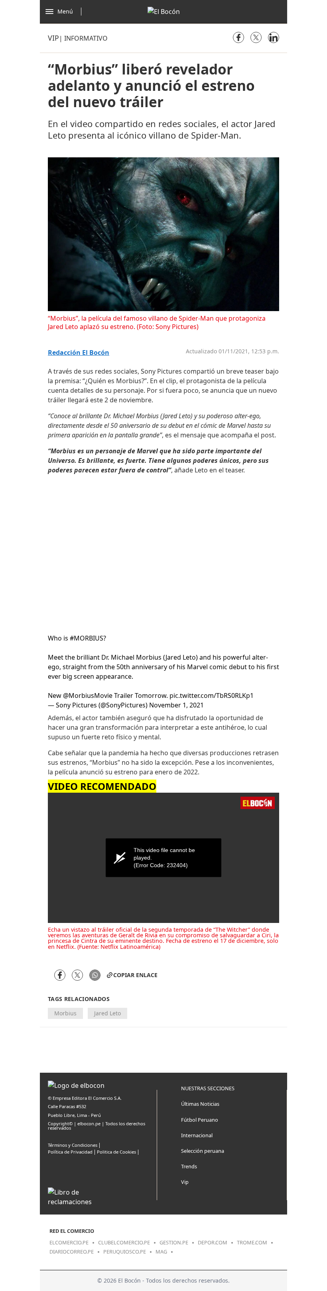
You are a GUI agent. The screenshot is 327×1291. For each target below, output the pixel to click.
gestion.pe (174, 1242)
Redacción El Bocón (78, 353)
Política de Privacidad (70, 1152)
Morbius (65, 1013)
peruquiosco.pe (124, 1251)
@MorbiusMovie (87, 695)
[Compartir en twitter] (256, 37)
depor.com (212, 1242)
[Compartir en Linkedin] (273, 37)
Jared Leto (107, 1013)
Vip (53, 38)
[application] (163, 858)
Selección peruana (202, 1150)
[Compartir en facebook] (238, 37)
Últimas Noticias (200, 1103)
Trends (189, 1166)
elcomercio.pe (69, 1242)
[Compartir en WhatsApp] (94, 975)
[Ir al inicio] (164, 11)
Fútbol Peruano (199, 1119)
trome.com (252, 1242)
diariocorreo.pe (71, 1251)
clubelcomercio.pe (124, 1242)
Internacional (197, 1135)
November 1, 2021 (176, 705)
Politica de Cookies (116, 1152)
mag (161, 1251)
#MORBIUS (86, 638)
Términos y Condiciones (72, 1145)
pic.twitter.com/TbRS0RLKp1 (211, 695)
